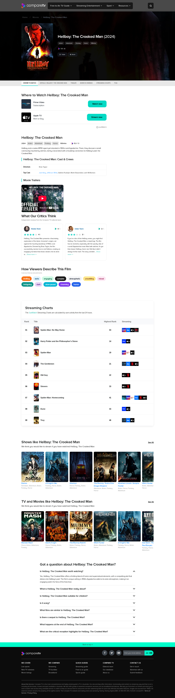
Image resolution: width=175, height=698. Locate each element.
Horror (86, 43)
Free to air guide (82, 670)
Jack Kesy (42, 173)
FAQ (115, 83)
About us (106, 673)
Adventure (69, 43)
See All (151, 442)
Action (61, 43)
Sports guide (80, 673)
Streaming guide (82, 666)
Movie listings (26, 673)
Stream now (96, 117)
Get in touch (134, 666)
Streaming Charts (103, 83)
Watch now (97, 104)
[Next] (149, 472)
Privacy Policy (32, 693)
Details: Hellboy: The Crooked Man (53, 83)
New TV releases (27, 670)
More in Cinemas (86, 83)
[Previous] (25, 472)
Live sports (25, 666)
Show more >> (32, 254)
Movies (36, 17)
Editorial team (108, 666)
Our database (108, 670)
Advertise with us (136, 670)
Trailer (63, 54)
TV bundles (53, 670)
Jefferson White (52, 173)
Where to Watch (29, 83)
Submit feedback (136, 673)
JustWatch (102, 127)
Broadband (53, 673)
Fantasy (78, 43)
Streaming (52, 666)
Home (25, 17)
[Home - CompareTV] (33, 5)
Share (73, 54)
